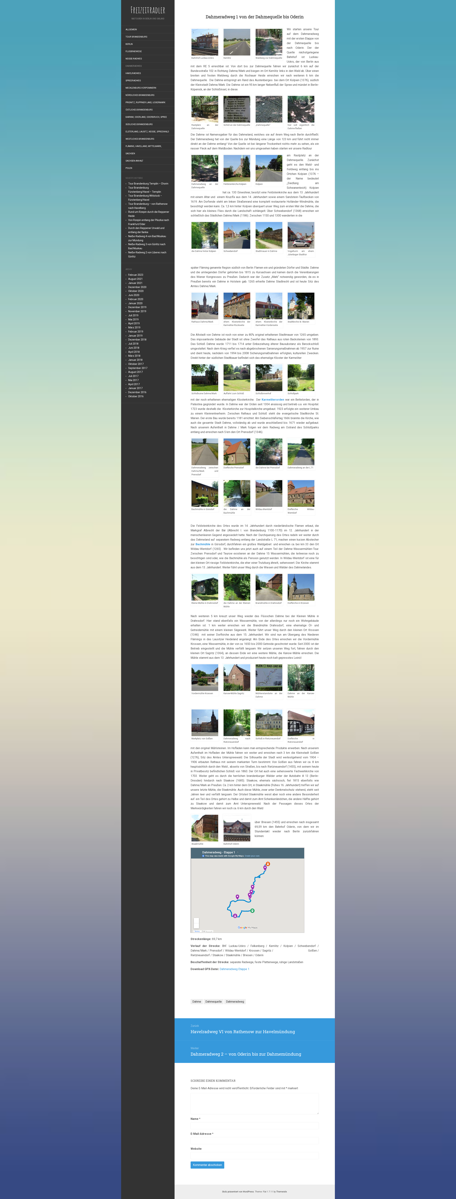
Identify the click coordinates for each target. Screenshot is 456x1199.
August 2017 (135, 372)
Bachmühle (203, 544)
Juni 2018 (133, 347)
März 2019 (134, 327)
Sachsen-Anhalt (134, 161)
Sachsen (130, 153)
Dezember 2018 (137, 339)
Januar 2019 (135, 335)
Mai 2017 (133, 380)
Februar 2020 (135, 299)
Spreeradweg (133, 80)
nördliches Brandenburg (140, 95)
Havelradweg (133, 73)
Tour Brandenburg (136, 37)
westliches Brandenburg (140, 139)
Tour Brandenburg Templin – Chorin (148, 183)
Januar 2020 (135, 303)
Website (196, 1148)
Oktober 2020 (136, 291)
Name (195, 1119)
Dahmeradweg (134, 66)
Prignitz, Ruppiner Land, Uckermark (145, 102)
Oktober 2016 (136, 396)
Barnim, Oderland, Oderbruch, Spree (146, 117)
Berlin (129, 44)
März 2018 (134, 355)
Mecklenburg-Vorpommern (141, 88)
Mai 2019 (133, 319)
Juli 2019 (133, 315)
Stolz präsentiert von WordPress (238, 1191)
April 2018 (134, 351)
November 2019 (137, 311)
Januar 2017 (135, 388)
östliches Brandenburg (139, 110)
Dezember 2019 (137, 307)
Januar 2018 (135, 359)
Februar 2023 (135, 274)
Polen (129, 168)
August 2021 (135, 279)
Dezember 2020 (137, 287)
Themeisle (281, 1191)
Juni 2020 (133, 295)
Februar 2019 (135, 331)
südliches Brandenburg (139, 124)
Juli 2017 (133, 376)
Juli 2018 (133, 343)
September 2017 (137, 368)
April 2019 (134, 323)
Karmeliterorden (273, 399)
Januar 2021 (135, 283)
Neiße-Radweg (134, 58)
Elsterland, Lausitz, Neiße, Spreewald (147, 131)
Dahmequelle (213, 1001)
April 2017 (134, 384)
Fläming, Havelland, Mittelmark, (144, 146)
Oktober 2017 (136, 364)
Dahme (196, 1001)
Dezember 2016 (137, 392)
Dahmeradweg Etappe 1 (235, 969)
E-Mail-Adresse (202, 1133)
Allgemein (131, 29)
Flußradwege (134, 51)
